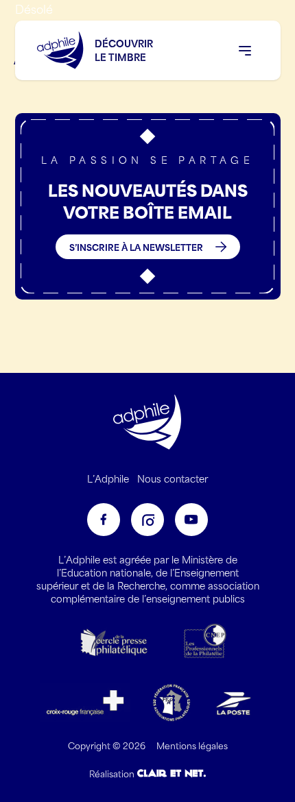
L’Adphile (108, 478)
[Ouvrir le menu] (245, 50)
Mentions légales (192, 745)
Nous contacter (172, 478)
